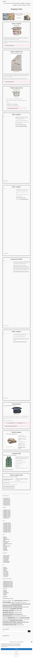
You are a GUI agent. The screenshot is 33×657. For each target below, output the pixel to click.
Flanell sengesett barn (16, 88)
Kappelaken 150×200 (6, 513)
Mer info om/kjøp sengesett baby (8, 469)
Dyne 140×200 (5, 571)
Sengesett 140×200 (6, 500)
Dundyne (4, 567)
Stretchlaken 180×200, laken (10, 624)
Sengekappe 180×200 (17, 606)
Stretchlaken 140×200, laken (7, 623)
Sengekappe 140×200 (17, 605)
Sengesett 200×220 (6, 503)
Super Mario (5, 550)
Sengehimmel (5, 596)
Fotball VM (5, 538)
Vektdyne (4, 569)
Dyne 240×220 (5, 575)
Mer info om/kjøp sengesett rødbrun (20, 124)
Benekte (16, 651)
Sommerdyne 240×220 (6, 620)
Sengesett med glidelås (25, 617)
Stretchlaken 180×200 (7, 528)
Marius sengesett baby (16, 475)
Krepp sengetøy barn (16, 51)
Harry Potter (5, 542)
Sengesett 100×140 (6, 499)
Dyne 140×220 (5, 572)
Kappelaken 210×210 (6, 516)
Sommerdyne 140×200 (12, 618)
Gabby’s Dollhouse (6, 541)
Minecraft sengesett (6, 545)
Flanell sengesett (6, 557)
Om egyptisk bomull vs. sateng (8, 598)
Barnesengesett (16, 404)
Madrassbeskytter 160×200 (8, 585)
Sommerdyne (5, 576)
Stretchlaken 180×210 (7, 529)
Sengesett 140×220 (6, 501)
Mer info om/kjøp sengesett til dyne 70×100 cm (20, 341)
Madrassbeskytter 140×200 (8, 583)
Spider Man (5, 549)
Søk (29, 631)
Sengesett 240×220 (7, 615)
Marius (4, 544)
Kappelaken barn (6, 517)
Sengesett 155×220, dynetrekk (17, 612)
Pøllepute (5, 594)
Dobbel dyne (5, 568)
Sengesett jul (11, 617)
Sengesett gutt (23, 615)
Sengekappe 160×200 (7, 606)
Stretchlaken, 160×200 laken (16, 620)
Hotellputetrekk (6, 592)
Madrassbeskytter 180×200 (8, 586)
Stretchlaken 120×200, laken (23, 621)
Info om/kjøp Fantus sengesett (9, 45)
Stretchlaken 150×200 (7, 526)
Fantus (4, 540)
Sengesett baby (16, 453)
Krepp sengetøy (7, 602)
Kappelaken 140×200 (6, 512)
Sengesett (4, 1)
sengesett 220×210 (18, 614)
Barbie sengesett (6, 539)
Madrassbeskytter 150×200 (8, 584)
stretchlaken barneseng (20, 624)
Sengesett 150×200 (18, 610)
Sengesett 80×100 (6, 498)
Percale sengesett (6, 561)
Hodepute (5, 590)
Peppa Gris (5, 548)
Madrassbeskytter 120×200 (8, 582)
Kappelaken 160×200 (6, 514)
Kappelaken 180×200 (6, 515)
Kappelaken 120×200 (6, 511)
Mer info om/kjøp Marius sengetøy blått (9, 486)
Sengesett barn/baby (16, 259)
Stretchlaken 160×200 (7, 527)
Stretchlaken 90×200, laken (9, 621)
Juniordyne (5, 570)
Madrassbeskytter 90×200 (7, 581)
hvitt (29, 600)
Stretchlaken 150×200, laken (17, 623)
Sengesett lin (17, 617)
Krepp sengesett (6, 558)
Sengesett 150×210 (6, 502)
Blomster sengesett (5, 600)
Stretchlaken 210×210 (7, 531)
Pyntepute (5, 593)
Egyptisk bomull (6, 556)
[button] (31, 641)
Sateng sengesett (6, 562)
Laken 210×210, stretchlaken (15, 602)
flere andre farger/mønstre (24, 199)
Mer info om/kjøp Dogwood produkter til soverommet (21, 271)
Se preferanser (16, 653)
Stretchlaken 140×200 (7, 525)
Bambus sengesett (6, 555)
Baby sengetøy (16, 187)
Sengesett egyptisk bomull (16, 615)
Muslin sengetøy (16, 432)
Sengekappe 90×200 (25, 603)
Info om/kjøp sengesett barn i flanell (13, 108)
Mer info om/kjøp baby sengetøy (21, 197)
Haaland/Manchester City (7, 543)
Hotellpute (5, 591)
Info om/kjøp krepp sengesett (9, 81)
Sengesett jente (5, 617)
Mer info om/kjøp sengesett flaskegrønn (21, 126)
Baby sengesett (16, 114)
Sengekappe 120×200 (7, 605)
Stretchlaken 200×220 (7, 530)
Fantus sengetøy (16, 23)
